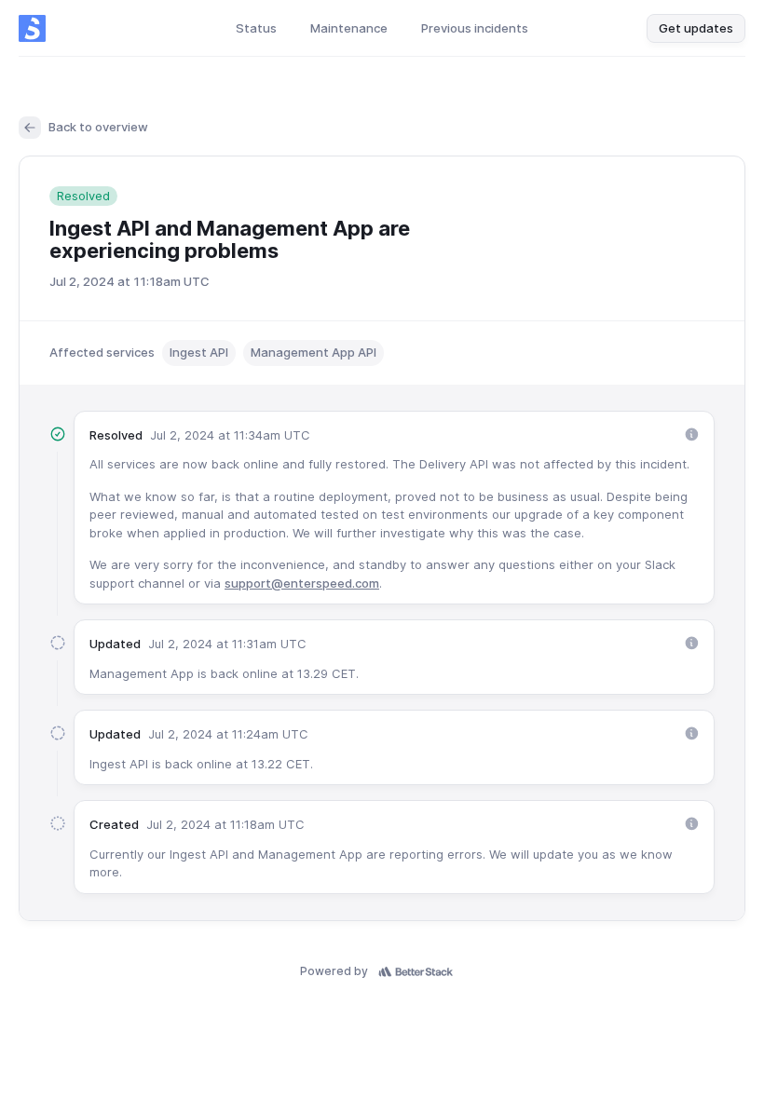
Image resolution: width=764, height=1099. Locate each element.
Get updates (696, 27)
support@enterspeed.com (302, 583)
